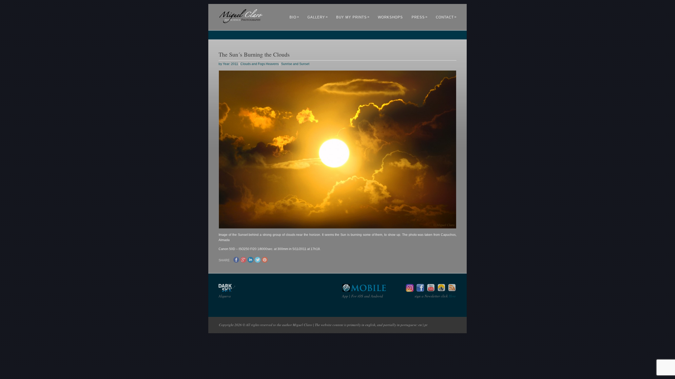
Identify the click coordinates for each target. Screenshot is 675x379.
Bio (294, 17)
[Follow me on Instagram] (410, 290)
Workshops (390, 17)
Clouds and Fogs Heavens (259, 64)
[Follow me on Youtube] (431, 290)
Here (452, 295)
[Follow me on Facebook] (420, 290)
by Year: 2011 (228, 64)
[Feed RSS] (452, 290)
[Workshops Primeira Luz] (441, 290)
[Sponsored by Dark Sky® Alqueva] (241, 290)
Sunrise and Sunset (295, 64)
